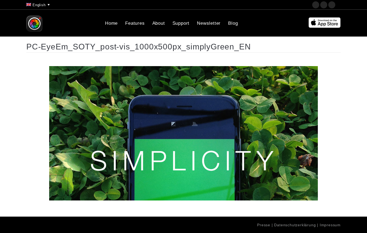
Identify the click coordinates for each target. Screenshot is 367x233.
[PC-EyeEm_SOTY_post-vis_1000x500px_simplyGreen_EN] (183, 133)
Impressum (330, 225)
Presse (263, 225)
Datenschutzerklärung (295, 225)
